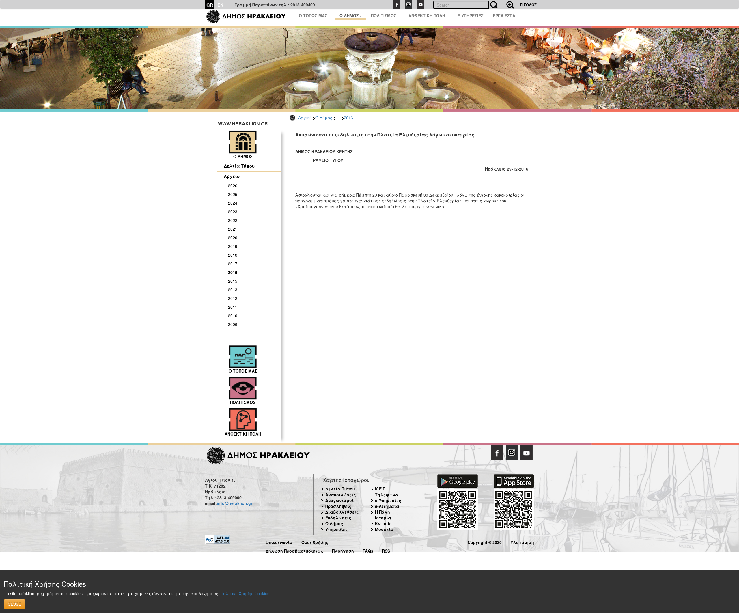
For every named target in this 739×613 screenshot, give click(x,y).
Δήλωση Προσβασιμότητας (294, 550)
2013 (232, 289)
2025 (232, 194)
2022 (232, 220)
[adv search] (508, 4)
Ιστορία (383, 518)
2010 (232, 315)
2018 (232, 255)
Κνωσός (383, 523)
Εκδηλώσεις (338, 518)
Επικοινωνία (279, 541)
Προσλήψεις (338, 506)
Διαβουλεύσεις (342, 512)
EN (220, 5)
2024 (232, 203)
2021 (232, 229)
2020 (232, 237)
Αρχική (305, 118)
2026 (232, 185)
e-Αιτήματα (387, 506)
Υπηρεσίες (336, 529)
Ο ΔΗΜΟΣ (349, 15)
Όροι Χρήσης (315, 541)
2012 (232, 298)
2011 (232, 307)
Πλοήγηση (343, 550)
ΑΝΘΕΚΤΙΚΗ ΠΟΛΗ (426, 15)
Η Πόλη (382, 512)
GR (209, 5)
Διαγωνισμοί (339, 500)
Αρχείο (232, 176)
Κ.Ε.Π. (381, 489)
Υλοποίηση (522, 541)
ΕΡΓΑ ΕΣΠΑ (504, 15)
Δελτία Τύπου (239, 166)
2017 (232, 263)
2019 (232, 246)
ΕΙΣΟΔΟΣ (528, 5)
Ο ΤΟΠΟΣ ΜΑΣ (313, 15)
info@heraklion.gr (234, 503)
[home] (249, 17)
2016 (348, 118)
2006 (232, 324)
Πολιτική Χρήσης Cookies (245, 593)
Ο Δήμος (323, 118)
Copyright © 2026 (485, 541)
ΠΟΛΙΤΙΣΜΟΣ (383, 15)
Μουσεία (384, 529)
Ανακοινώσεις (340, 494)
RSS (386, 550)
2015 (232, 281)
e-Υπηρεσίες (388, 500)
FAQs (368, 550)
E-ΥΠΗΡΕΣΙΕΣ (470, 15)
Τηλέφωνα (386, 494)
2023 (232, 211)
